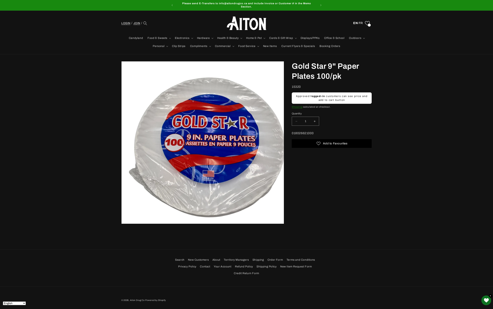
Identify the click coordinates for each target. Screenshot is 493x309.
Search (179, 259)
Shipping (297, 107)
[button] (145, 23)
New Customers (198, 259)
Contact (205, 266)
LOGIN (125, 23)
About (216, 259)
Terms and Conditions (301, 259)
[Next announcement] (321, 5)
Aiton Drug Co (137, 300)
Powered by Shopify (155, 300)
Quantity (297, 113)
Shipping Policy (267, 266)
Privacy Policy (187, 266)
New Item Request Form (296, 266)
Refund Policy (244, 266)
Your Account (222, 266)
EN (355, 23)
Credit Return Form (246, 273)
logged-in (318, 96)
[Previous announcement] (172, 5)
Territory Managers (236, 259)
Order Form (275, 259)
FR (361, 23)
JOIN (136, 23)
